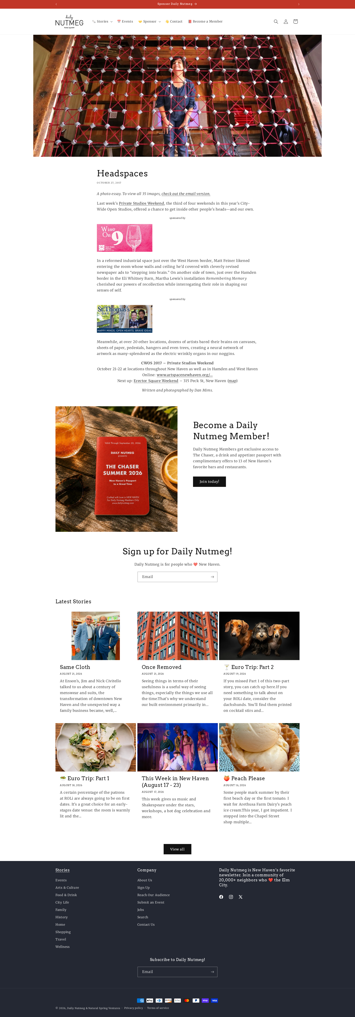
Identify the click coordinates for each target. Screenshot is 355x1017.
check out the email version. (186, 193)
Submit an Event (151, 902)
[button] (101, 21)
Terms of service (158, 1008)
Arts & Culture (67, 888)
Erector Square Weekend (156, 380)
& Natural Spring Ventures (103, 1008)
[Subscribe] (212, 577)
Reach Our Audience (153, 895)
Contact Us (146, 925)
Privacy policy (133, 1008)
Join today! (209, 482)
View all (177, 849)
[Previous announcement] (56, 4)
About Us (144, 880)
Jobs (140, 910)
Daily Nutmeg (76, 1008)
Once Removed (162, 667)
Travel (60, 939)
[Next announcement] (299, 4)
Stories (62, 870)
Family (60, 910)
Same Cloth (75, 667)
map (232, 380)
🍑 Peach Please (244, 778)
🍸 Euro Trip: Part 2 (249, 667)
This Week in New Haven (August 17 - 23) (175, 781)
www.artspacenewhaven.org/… (185, 374)
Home (60, 925)
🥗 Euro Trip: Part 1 (84, 778)
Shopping (63, 932)
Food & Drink (66, 895)
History (61, 917)
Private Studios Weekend (141, 203)
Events (61, 880)
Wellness (62, 947)
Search (142, 917)
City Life (62, 902)
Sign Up (143, 888)
